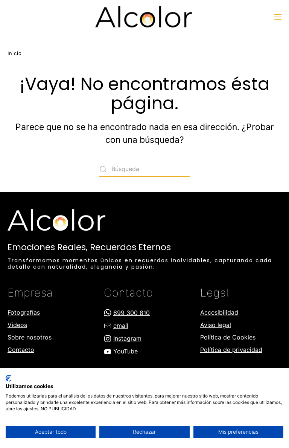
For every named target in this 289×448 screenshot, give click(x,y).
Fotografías (24, 312)
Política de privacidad (231, 349)
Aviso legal (215, 325)
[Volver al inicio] (144, 17)
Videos (17, 325)
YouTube (125, 351)
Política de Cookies (228, 337)
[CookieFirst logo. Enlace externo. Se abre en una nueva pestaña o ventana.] (8, 378)
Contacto (21, 349)
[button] (277, 17)
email (120, 325)
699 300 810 (131, 313)
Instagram (127, 338)
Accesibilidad (219, 312)
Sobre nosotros (30, 337)
